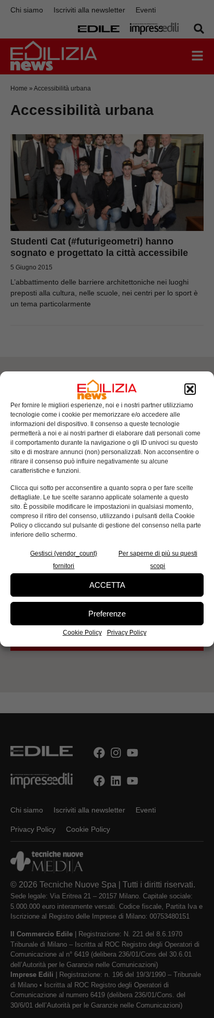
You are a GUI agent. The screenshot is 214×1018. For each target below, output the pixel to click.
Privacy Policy (126, 632)
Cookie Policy (82, 632)
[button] (190, 389)
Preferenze (107, 613)
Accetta (107, 585)
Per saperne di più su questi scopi (157, 560)
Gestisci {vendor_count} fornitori (63, 560)
